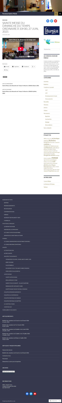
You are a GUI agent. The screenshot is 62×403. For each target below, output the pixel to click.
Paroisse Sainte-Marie (9, 14)
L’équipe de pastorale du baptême (12, 301)
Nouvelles (46, 101)
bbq (48, 140)
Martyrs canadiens (47, 158)
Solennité (54, 169)
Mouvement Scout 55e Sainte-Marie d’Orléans (17, 268)
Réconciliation (48, 125)
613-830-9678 (6, 387)
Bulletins (46, 84)
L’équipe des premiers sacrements (12, 292)
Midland (45, 161)
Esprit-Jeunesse (9, 262)
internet (45, 153)
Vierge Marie (51, 171)
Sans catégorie (47, 128)
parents (51, 163)
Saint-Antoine (50, 168)
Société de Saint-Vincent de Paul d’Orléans (16, 289)
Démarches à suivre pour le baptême (11, 361)
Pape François (46, 163)
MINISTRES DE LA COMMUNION (11, 229)
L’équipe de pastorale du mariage (12, 298)
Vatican (46, 187)
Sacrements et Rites (7, 199)
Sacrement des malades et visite (12, 217)
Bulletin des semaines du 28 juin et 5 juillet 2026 (14, 338)
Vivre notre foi (48, 99)
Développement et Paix (11, 280)
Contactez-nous (6, 355)
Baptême (47, 116)
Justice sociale (8, 274)
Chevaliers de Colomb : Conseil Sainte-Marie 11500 (18, 259)
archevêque (55, 138)
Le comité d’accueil (9, 250)
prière (49, 165)
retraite (57, 166)
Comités (4, 247)
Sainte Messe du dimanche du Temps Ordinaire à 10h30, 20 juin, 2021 (20, 84)
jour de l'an (50, 153)
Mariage (47, 122)
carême (46, 144)
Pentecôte (55, 163)
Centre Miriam (47, 181)
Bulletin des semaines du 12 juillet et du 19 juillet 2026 (16, 333)
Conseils (4, 238)
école (58, 171)
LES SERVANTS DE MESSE (9, 226)
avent (45, 140)
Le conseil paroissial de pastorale (12, 244)
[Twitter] (51, 20)
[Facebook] (47, 20)
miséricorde (49, 161)
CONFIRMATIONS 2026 (9, 211)
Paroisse (4, 20)
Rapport (50, 166)
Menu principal (60, 14)
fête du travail (46, 152)
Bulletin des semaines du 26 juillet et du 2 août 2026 (15, 329)
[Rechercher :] (52, 49)
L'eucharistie (48, 119)
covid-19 (54, 147)
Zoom (55, 171)
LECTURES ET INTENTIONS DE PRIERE (12, 232)
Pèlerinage (46, 166)
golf (59, 152)
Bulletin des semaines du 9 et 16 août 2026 (13, 325)
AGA (45, 138)
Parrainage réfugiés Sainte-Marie (14, 286)
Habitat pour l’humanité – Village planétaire (17, 283)
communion (56, 146)
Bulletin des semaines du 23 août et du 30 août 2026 (15, 320)
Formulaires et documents (9, 310)
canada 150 (57, 142)
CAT (46, 90)
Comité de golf (8, 307)
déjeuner (46, 149)
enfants (54, 149)
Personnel (5, 358)
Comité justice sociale (11, 277)
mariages (57, 155)
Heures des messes (7, 350)
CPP (46, 93)
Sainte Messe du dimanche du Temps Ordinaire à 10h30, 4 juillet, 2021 (19, 91)
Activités (46, 81)
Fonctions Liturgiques (8, 223)
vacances (46, 171)
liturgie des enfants (49, 155)
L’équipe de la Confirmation (11, 295)
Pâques (54, 165)
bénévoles (52, 142)
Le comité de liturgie (9, 304)
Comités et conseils (49, 87)
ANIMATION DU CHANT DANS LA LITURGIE (13, 235)
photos (45, 107)
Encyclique (50, 149)
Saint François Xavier (48, 169)
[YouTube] (55, 20)
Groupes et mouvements (10, 256)
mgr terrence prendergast (50, 160)
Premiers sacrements (9, 205)
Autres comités (8, 253)
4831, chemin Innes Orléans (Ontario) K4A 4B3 (9, 385)
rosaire (45, 168)
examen (50, 150)
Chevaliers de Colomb (49, 146)
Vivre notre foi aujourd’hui (13, 271)
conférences (48, 148)
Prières (45, 110)
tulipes (58, 169)
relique (53, 166)
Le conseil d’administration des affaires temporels (17, 241)
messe (5, 76)
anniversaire (49, 138)
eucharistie (46, 150)
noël (53, 161)
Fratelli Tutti (54, 150)
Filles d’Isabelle (10, 265)
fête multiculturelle (54, 152)
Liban (53, 153)
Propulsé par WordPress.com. (8, 401)
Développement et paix (51, 96)
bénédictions (47, 142)
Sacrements (47, 113)
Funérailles (7, 220)
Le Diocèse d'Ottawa (49, 184)
